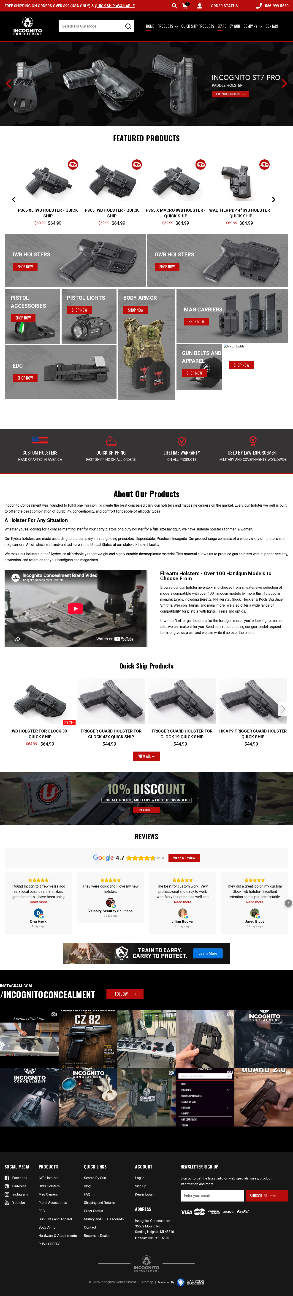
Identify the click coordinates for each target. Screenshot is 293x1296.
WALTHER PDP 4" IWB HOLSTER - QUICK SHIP (111, 213)
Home (150, 26)
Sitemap (147, 1282)
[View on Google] (38, 913)
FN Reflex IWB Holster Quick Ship (175, 213)
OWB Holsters (49, 1186)
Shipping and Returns (100, 1203)
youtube (18, 1203)
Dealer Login (144, 1194)
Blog (87, 1186)
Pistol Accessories (53, 1203)
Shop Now (25, 266)
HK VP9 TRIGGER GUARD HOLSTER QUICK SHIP (253, 734)
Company (251, 26)
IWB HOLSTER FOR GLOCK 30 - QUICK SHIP (40, 734)
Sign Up (140, 1186)
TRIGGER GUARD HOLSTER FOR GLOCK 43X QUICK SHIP (110, 734)
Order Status (93, 1211)
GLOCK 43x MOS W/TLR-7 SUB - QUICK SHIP (239, 213)
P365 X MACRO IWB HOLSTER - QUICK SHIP (48, 213)
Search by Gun (228, 26)
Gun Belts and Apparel (55, 1219)
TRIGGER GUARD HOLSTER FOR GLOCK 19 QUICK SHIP (181, 734)
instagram (20, 1194)
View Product (48, 181)
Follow (121, 994)
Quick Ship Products (197, 26)
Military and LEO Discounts (104, 1219)
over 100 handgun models (220, 593)
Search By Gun (95, 1178)
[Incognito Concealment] (146, 1263)
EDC (42, 1211)
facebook (19, 1178)
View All (144, 756)
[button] (4, 903)
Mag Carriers (48, 1194)
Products (165, 26)
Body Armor (48, 1227)
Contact (272, 26)
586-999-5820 (276, 6)
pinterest (19, 1186)
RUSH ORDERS (49, 1244)
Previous (8, 83)
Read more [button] (38, 902)
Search (174, 5)
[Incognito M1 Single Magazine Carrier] (146, 83)
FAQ (87, 1194)
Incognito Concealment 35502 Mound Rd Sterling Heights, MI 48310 (154, 1226)
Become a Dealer (97, 1236)
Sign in (199, 5)
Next (284, 83)
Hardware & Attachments (58, 1236)
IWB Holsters (48, 1178)
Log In (139, 1178)
